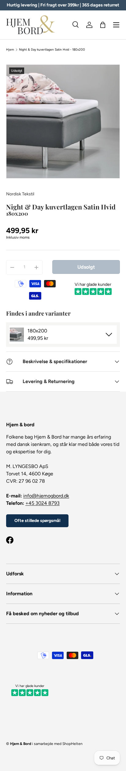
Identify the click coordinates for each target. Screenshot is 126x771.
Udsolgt (86, 267)
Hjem (10, 49)
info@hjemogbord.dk (46, 496)
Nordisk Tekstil (20, 194)
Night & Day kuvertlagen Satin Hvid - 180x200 (52, 49)
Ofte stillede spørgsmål (37, 520)
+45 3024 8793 (42, 503)
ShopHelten (72, 744)
